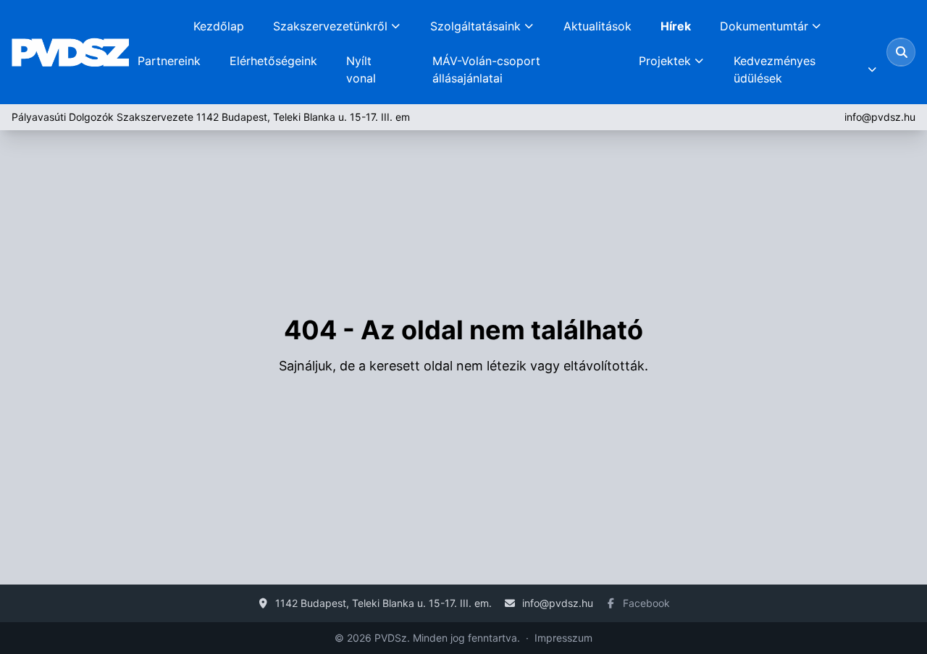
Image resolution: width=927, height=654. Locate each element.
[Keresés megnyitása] (901, 52)
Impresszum (563, 638)
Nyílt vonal (361, 69)
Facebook (646, 603)
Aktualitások (597, 26)
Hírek (675, 26)
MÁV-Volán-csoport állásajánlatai (486, 69)
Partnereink (169, 61)
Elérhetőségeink (273, 61)
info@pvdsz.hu (879, 117)
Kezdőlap (218, 26)
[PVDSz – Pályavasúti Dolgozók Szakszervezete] (70, 52)
